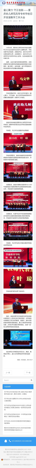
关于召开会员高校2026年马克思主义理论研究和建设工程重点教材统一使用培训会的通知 (17, 407)
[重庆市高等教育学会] (14, 3)
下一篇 (28, 372)
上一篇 (8, 372)
